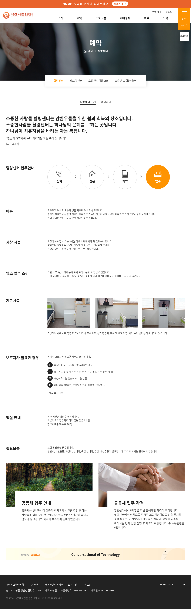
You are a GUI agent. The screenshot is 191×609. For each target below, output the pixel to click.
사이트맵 (86, 584)
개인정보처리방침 (15, 584)
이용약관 (33, 584)
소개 (60, 18)
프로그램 (100, 18)
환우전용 (184, 36)
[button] (165, 551)
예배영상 (125, 18)
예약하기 (106, 102)
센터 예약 (156, 11)
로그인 (184, 19)
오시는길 (72, 584)
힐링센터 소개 (88, 102)
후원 (146, 18)
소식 (165, 18)
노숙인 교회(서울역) (126, 81)
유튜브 (169, 11)
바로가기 (118, 4)
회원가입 (184, 25)
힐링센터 (59, 81)
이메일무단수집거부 (53, 584)
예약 (79, 18)
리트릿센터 (76, 81)
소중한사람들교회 (98, 81)
